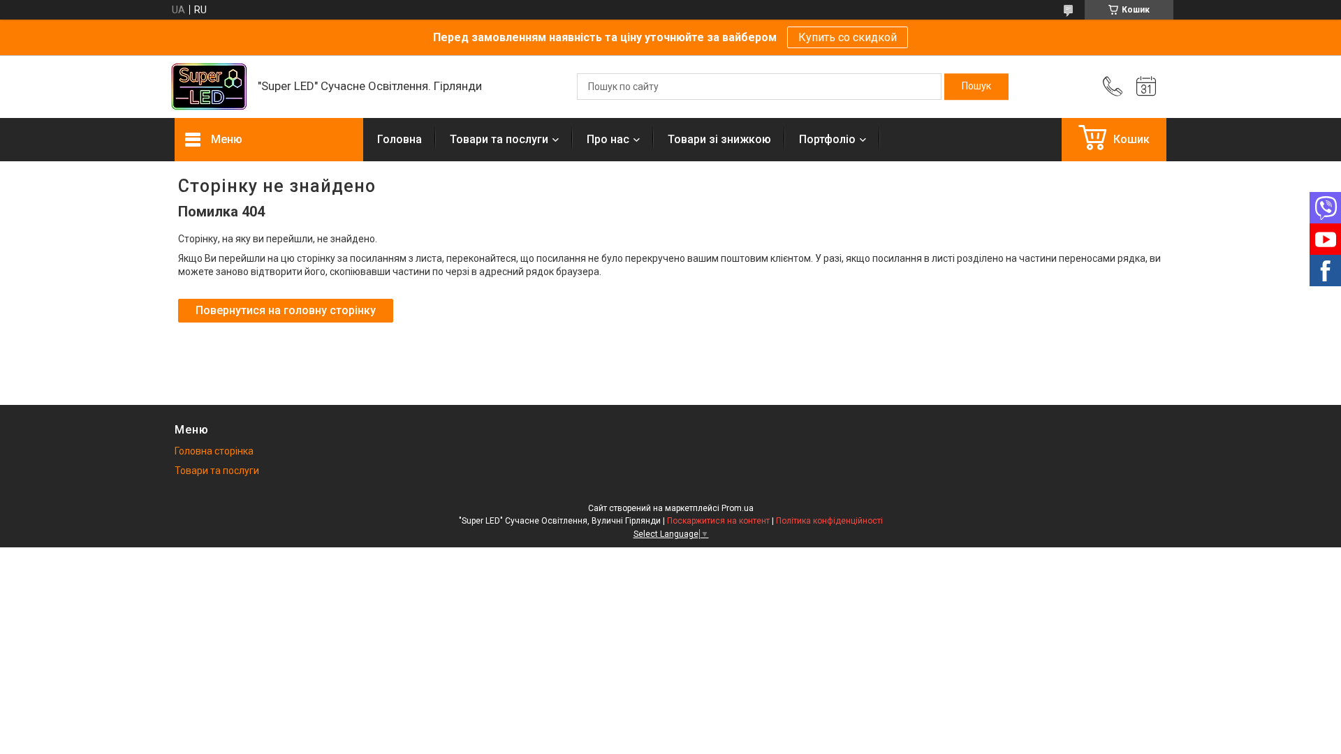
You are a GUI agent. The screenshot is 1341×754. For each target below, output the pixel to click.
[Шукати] (976, 86)
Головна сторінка (214, 451)
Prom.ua (737, 508)
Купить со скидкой (847, 37)
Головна (399, 139)
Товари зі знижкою (719, 139)
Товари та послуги (499, 139)
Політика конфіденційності (829, 521)
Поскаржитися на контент (718, 521)
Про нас (608, 139)
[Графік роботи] (1146, 87)
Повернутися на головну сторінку (286, 310)
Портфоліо (827, 139)
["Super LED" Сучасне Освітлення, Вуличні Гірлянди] (209, 87)
